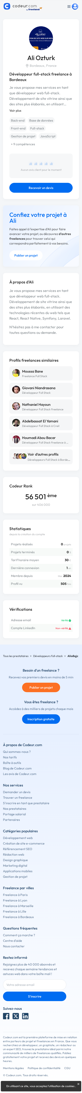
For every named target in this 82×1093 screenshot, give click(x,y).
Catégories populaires (20, 831)
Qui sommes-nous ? (17, 752)
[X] (16, 1016)
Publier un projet (26, 255)
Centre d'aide (12, 941)
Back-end (17, 120)
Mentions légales (13, 1068)
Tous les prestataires (15, 656)
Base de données (41, 120)
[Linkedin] (25, 1016)
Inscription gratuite (41, 719)
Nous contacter (14, 946)
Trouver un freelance (17, 797)
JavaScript (48, 136)
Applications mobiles (17, 871)
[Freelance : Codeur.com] (23, 6)
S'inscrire (34, 996)
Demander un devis (16, 792)
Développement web (18, 838)
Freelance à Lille (14, 911)
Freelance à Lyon (15, 900)
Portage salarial (14, 814)
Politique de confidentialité (44, 1068)
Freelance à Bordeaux (18, 917)
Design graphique (15, 860)
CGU (67, 1068)
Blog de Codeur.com (17, 768)
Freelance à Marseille (18, 906)
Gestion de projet (23, 136)
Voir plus (15, 110)
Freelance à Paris (15, 895)
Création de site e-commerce (24, 843)
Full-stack (37, 128)
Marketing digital (15, 865)
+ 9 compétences (23, 144)
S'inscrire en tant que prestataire (26, 803)
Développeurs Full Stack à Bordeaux (50, 460)
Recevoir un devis (41, 188)
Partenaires (11, 820)
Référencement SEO (17, 849)
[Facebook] (6, 1016)
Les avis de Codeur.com (19, 774)
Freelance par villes (18, 888)
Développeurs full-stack (48, 656)
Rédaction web (13, 854)
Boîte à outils (12, 763)
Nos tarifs (10, 757)
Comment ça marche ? (19, 935)
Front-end (18, 128)
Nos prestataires (14, 809)
